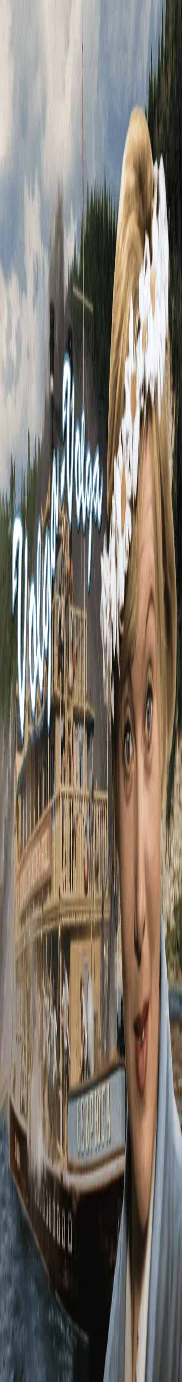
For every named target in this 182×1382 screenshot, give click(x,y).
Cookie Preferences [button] (46, 1286)
